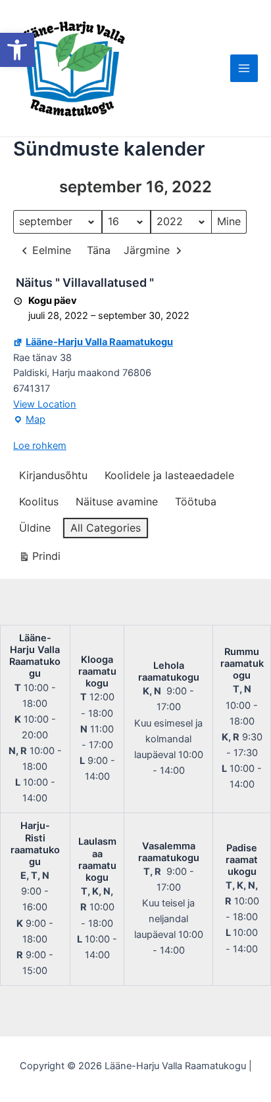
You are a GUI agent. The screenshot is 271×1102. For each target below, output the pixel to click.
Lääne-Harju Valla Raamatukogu (99, 342)
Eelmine (51, 250)
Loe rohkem (39, 446)
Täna (99, 250)
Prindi (39, 558)
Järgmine (147, 250)
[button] (17, 50)
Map (29, 420)
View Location (44, 404)
